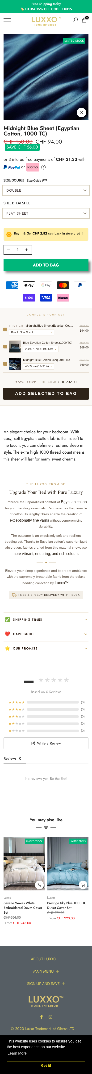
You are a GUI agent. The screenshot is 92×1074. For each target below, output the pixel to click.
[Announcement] (46, 6)
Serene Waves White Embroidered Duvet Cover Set (23, 908)
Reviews (12, 758)
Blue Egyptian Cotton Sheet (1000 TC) (47, 342)
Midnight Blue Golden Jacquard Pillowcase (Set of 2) (48, 360)
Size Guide (34, 180)
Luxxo (7, 897)
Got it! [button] (46, 1065)
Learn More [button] (17, 1053)
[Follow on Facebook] (41, 1017)
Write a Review (49, 743)
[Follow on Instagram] (50, 1017)
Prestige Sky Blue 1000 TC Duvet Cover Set (66, 905)
